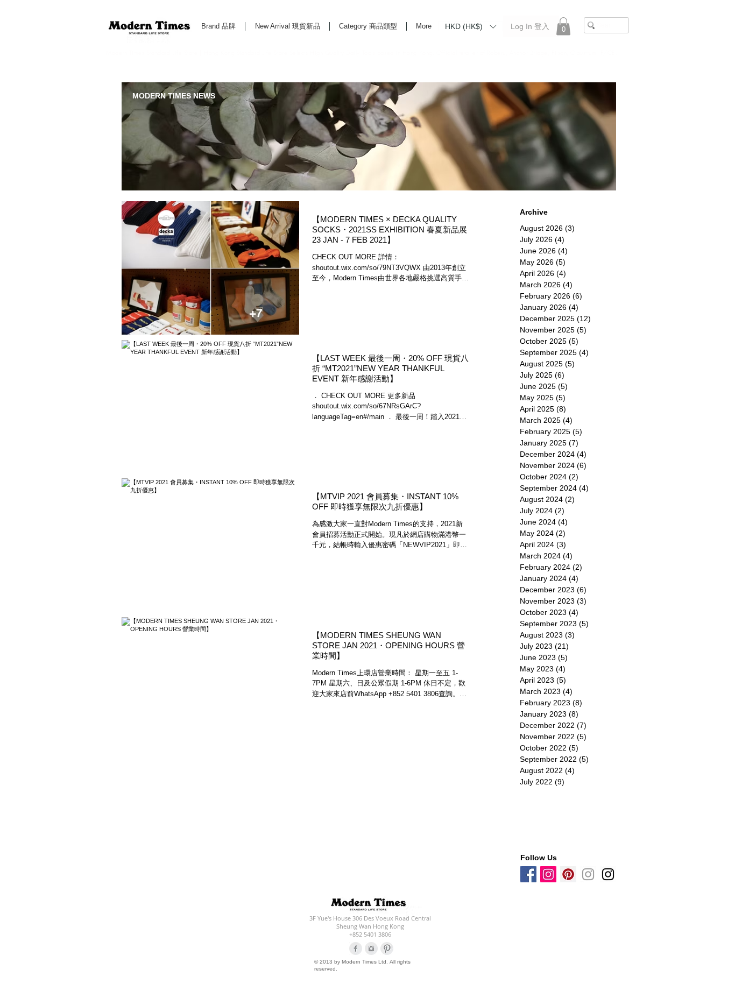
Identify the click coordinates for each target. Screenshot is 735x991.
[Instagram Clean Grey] (371, 948)
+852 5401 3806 (370, 934)
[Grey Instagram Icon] (588, 874)
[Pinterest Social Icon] (568, 874)
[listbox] (470, 26)
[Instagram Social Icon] (548, 874)
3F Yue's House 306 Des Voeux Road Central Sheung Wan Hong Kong (370, 922)
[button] (470, 26)
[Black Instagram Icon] (608, 874)
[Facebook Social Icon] (528, 874)
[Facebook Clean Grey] (355, 948)
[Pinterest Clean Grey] (386, 948)
